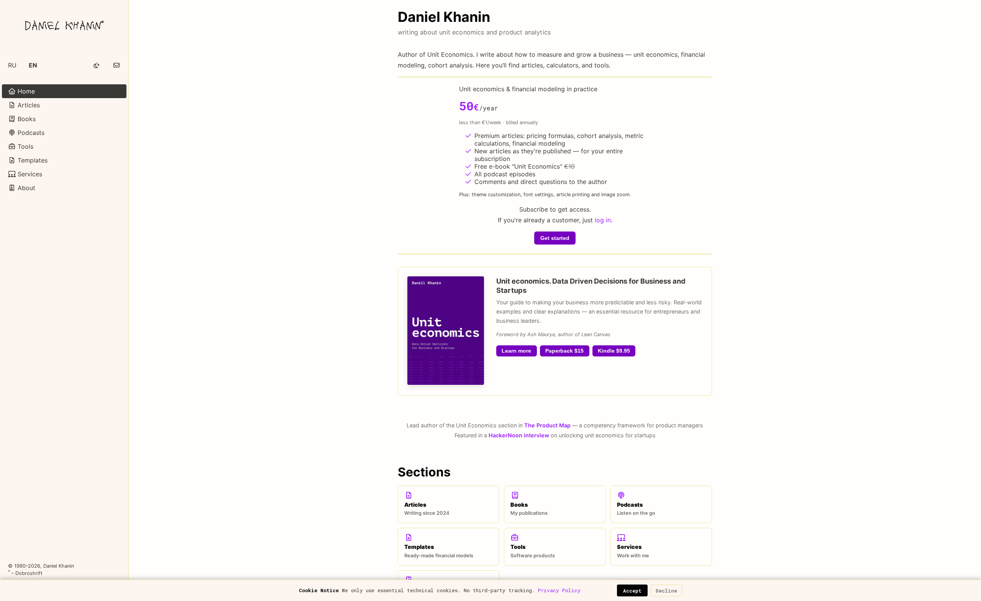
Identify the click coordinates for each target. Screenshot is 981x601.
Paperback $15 (564, 351)
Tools (24, 146)
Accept (632, 591)
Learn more (516, 351)
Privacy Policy (559, 590)
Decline (666, 591)
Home (25, 91)
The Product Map (547, 425)
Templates (32, 160)
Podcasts (30, 132)
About (25, 188)
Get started (554, 238)
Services (29, 174)
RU (12, 65)
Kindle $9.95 (614, 351)
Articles (28, 105)
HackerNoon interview (519, 435)
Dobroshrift (29, 573)
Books (26, 119)
